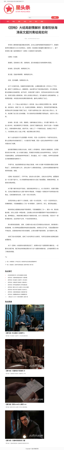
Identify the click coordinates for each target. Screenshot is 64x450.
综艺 (30, 21)
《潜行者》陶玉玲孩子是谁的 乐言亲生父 (17, 289)
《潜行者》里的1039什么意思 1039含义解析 (18, 287)
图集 (42, 21)
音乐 (36, 21)
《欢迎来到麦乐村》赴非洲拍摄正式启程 (17, 275)
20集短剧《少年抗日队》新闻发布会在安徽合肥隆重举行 (23, 261)
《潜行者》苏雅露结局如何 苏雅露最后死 (17, 294)
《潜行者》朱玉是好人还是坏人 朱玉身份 (17, 280)
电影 (19, 21)
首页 (8, 21)
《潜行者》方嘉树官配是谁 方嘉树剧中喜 (17, 292)
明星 (13, 21)
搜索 (55, 17)
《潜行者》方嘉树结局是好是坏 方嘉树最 (17, 277)
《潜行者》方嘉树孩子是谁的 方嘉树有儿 (17, 282)
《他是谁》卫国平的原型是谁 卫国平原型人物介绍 (21, 264)
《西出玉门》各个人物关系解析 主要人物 (18, 296)
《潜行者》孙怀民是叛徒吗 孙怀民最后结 (17, 284)
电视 (25, 21)
